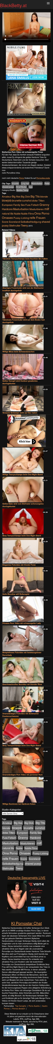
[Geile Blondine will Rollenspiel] (26, 580)
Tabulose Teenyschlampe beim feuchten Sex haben (25, 258)
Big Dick (25, 196)
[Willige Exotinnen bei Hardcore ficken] (26, 790)
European (7, 205)
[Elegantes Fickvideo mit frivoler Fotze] (26, 550)
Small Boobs (21, 187)
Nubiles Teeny (22, 190)
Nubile (17, 213)
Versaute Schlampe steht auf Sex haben (19, 412)
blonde (44, 196)
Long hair (25, 183)
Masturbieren (36, 209)
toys (30, 187)
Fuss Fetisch (32, 204)
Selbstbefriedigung (31, 221)
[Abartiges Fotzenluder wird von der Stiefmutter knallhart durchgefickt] (26, 274)
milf (46, 208)
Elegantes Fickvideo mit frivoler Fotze (19, 564)
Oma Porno (41, 213)
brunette (15, 183)
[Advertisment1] (26, 99)
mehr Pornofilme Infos (11, 172)
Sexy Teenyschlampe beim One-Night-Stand (21, 535)
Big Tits (35, 196)
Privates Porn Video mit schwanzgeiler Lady (21, 623)
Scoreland (14, 221)
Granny (44, 204)
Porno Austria (34, 1006)
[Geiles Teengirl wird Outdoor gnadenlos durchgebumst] (26, 367)
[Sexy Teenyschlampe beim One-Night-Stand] (26, 521)
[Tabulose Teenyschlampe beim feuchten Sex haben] (26, 244)
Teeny (24, 225)
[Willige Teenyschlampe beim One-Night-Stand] (26, 460)
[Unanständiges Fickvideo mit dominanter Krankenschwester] (26, 699)
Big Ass (16, 196)
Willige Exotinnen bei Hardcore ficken (19, 804)
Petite (47, 183)
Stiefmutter (14, 225)
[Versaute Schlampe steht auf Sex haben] (26, 398)
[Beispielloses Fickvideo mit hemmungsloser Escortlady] (26, 638)
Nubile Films (27, 213)
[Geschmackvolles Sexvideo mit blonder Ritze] (26, 670)
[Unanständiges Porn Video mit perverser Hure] (26, 760)
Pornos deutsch (18, 1008)
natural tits (7, 213)
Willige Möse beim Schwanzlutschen (18, 351)
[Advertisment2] (26, 134)
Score (5, 221)
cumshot (27, 200)
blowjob (6, 200)
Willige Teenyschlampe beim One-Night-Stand (22, 474)
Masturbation (37, 183)
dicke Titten (38, 200)
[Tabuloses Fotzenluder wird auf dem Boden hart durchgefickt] (26, 305)
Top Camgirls (20, 1006)
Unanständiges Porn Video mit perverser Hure (22, 774)
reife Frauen (38, 217)
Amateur (6, 196)
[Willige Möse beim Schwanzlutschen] (26, 337)
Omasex (7, 217)
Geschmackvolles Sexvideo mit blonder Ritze (22, 684)
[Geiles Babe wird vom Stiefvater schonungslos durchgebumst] (26, 489)
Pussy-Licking (21, 217)
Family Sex (19, 204)
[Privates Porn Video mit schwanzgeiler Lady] (26, 609)
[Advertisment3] (26, 430)
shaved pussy (8, 187)
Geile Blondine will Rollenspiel (15, 594)
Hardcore (7, 209)
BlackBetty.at (13, 5)
